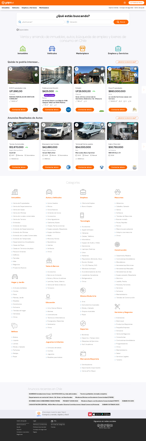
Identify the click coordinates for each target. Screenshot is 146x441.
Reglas (35, 432)
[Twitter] (104, 425)
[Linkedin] (108, 425)
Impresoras (86, 246)
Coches (50, 351)
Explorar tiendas (113, 8)
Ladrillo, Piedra (121, 281)
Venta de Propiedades (21, 203)
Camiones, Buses (53, 222)
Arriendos (16, 222)
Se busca (16, 307)
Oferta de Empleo (88, 203)
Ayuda (18, 427)
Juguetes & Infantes (55, 342)
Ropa (15, 356)
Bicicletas (85, 335)
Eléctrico (119, 278)
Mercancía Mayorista (89, 359)
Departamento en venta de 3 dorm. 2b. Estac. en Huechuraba (50, 397)
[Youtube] (111, 425)
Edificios (16, 255)
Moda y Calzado (19, 347)
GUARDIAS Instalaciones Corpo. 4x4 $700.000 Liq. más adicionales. (53, 394)
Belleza (14, 331)
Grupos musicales (88, 311)
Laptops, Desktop (88, 249)
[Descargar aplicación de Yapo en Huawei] (90, 414)
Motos (49, 206)
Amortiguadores (53, 219)
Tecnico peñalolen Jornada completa (93, 394)
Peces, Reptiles (121, 222)
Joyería (15, 340)
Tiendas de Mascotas (124, 216)
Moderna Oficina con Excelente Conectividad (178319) (94, 397)
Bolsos (15, 337)
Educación (50, 302)
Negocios (16, 264)
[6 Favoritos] (43, 69)
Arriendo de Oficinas (20, 232)
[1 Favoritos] (110, 69)
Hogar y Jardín (17, 282)
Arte (83, 302)
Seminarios (51, 324)
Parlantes (85, 256)
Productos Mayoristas (124, 324)
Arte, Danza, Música (54, 308)
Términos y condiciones (40, 424)
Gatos (118, 210)
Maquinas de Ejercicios (90, 341)
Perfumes (16, 350)
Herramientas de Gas (124, 272)
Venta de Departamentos (22, 206)
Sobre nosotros (21, 424)
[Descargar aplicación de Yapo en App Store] (96, 414)
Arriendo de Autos (54, 213)
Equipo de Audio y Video (91, 243)
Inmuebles (6, 8)
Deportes (84, 329)
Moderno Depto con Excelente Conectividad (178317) (100, 401)
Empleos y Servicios (29, 8)
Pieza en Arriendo (19, 252)
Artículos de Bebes (20, 288)
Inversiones (120, 318)
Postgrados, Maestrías (55, 321)
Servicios (119, 288)
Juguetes (50, 354)
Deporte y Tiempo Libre (90, 338)
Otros (15, 317)
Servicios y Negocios (124, 312)
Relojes (15, 353)
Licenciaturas (52, 315)
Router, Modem (87, 262)
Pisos (15, 294)
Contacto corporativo (23, 432)
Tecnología (85, 221)
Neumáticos (51, 242)
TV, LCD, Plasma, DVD (89, 265)
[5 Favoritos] (76, 125)
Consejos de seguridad (126, 8)
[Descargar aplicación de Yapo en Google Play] (105, 414)
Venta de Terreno (19, 219)
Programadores (122, 344)
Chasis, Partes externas (56, 226)
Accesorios (51, 216)
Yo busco (50, 288)
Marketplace (44, 8)
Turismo (119, 360)
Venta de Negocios (123, 334)
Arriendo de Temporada (22, 239)
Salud (118, 353)
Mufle (49, 235)
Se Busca (50, 248)
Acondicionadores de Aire (91, 272)
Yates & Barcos (52, 266)
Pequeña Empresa (122, 327)
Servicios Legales (122, 356)
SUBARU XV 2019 (128, 401)
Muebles (16, 301)
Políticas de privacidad (39, 427)
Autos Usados (52, 203)
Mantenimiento (121, 294)
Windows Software (89, 269)
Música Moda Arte (88, 296)
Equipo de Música (53, 232)
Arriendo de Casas (20, 226)
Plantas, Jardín (18, 298)
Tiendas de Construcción (125, 298)
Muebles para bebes (54, 357)
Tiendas (53, 427)
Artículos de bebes (54, 348)
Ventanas (16, 314)
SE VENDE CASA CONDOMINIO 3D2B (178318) (44, 401)
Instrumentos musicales (90, 305)
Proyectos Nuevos (19, 268)
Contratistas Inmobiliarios (125, 259)
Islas (14, 261)
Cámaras (85, 233)
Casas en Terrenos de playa (23, 248)
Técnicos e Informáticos (56, 318)
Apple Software (87, 230)
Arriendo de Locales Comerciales (25, 235)
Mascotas (119, 197)
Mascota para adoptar (124, 229)
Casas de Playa (18, 245)
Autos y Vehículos (54, 197)
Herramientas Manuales (124, 269)
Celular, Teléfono (88, 236)
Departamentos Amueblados (23, 242)
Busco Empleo (87, 206)
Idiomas (50, 311)
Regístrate (20, 434)
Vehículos (15, 8)
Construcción (121, 250)
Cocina (15, 291)
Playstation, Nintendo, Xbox (92, 259)
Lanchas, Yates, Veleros (55, 281)
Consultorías (121, 337)
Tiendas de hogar (19, 311)
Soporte (19, 429)
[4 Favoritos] (10, 125)
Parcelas (16, 258)
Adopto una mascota (124, 232)
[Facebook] (98, 425)
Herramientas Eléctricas (125, 265)
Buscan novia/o (121, 219)
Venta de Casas (19, 210)
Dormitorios (17, 304)
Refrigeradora (87, 278)
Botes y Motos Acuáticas (56, 278)
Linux (84, 252)
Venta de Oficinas (19, 213)
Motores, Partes (53, 239)
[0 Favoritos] (10, 69)
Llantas (50, 245)
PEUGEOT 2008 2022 (70, 401)
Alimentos (120, 203)
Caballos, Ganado (122, 206)
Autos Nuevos (52, 210)
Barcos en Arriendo (54, 275)
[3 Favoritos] (76, 69)
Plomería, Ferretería (123, 285)
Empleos (84, 197)
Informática (86, 239)
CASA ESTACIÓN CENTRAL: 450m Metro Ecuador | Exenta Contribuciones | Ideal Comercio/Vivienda (64, 404)
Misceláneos (120, 262)
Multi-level (120, 321)
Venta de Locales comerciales (24, 216)
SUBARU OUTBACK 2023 (110, 404)
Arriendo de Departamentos (23, 229)
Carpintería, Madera (123, 256)
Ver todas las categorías (58, 424)
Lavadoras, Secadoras (90, 275)
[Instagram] (101, 425)
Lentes (15, 344)
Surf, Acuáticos (87, 344)
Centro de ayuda (139, 8)
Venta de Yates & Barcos (56, 285)
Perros (118, 226)
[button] (36, 75)
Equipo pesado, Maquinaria (57, 229)
